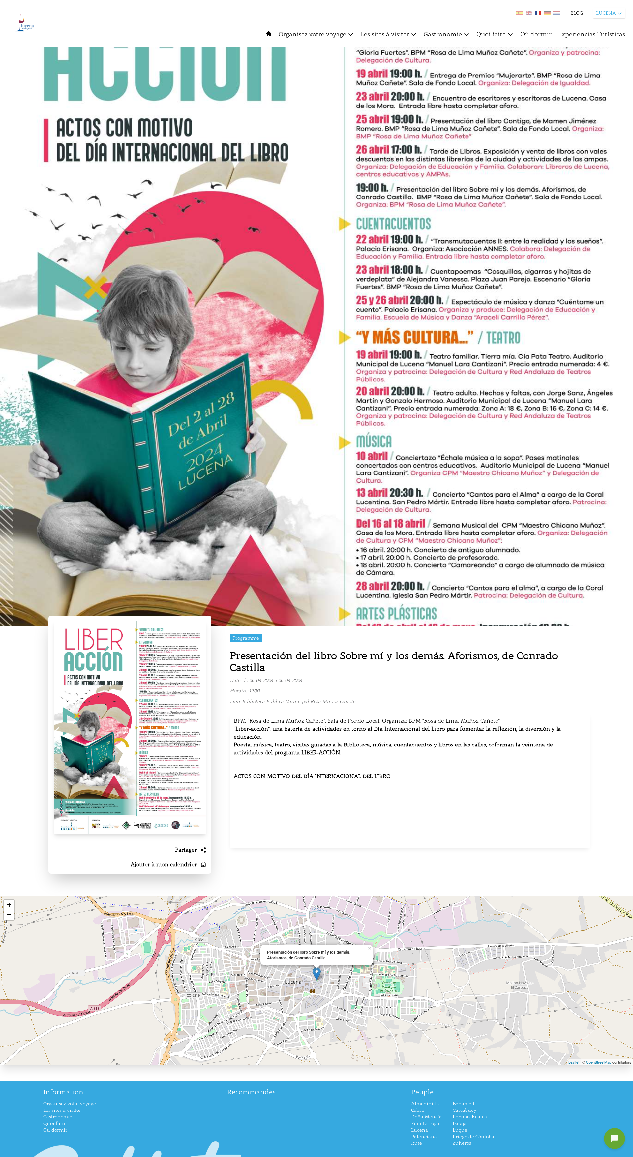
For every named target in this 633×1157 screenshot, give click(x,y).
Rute (416, 1143)
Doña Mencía (426, 1117)
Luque (460, 1130)
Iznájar (460, 1123)
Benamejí (463, 1104)
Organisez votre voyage (312, 34)
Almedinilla (425, 1104)
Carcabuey (464, 1110)
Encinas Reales (470, 1117)
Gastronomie (443, 34)
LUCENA (606, 13)
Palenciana (424, 1137)
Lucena (419, 1130)
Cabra (417, 1110)
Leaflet (573, 1062)
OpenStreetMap (598, 1062)
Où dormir (536, 34)
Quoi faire (491, 34)
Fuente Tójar (425, 1123)
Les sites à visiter (385, 34)
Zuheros (462, 1143)
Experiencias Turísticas (591, 34)
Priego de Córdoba (473, 1137)
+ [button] (9, 905)
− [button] (9, 915)
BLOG (576, 13)
